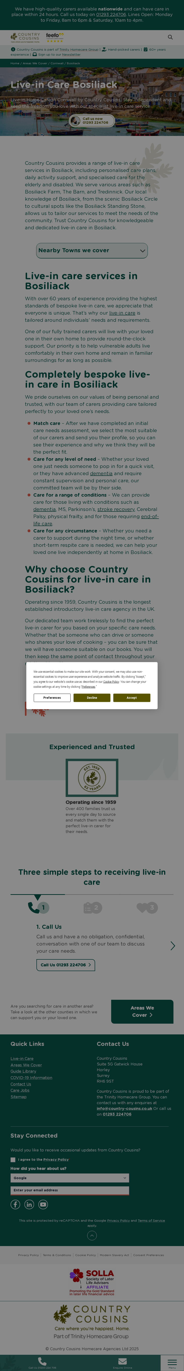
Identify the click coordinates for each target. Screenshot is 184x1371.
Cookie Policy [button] (111, 681)
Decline (92, 697)
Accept (132, 697)
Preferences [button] (88, 686)
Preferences (52, 697)
